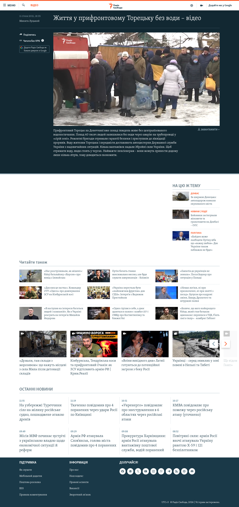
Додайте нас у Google (220, 5)
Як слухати (25, 470)
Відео (34, 5)
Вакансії (74, 488)
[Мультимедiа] (202, 5)
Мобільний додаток (30, 476)
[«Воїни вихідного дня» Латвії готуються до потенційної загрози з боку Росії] (145, 344)
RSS (21, 488)
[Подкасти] (192, 5)
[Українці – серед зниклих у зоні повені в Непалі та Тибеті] (196, 344)
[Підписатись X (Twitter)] (138, 471)
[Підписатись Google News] (130, 471)
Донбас (195, 193)
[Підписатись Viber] (161, 471)
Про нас (74, 470)
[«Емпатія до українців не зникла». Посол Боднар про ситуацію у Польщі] (166, 276)
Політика (196, 233)
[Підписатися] (192, 471)
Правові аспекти (79, 482)
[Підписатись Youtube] (146, 471)
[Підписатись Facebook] (123, 471)
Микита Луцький (29, 21)
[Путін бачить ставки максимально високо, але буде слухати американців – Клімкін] (98, 276)
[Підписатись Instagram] (153, 471)
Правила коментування (33, 495)
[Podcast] (184, 471)
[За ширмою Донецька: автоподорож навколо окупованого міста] (181, 196)
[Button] (28, 35)
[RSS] (176, 471)
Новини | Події (199, 211)
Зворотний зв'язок (80, 495)
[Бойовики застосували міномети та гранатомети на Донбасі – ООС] (181, 214)
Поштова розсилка (30, 482)
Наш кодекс (76, 476)
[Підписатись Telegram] (169, 471)
